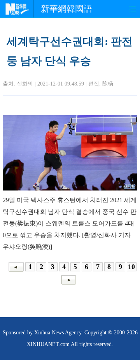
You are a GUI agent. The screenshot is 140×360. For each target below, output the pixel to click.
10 (131, 267)
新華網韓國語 (66, 9)
